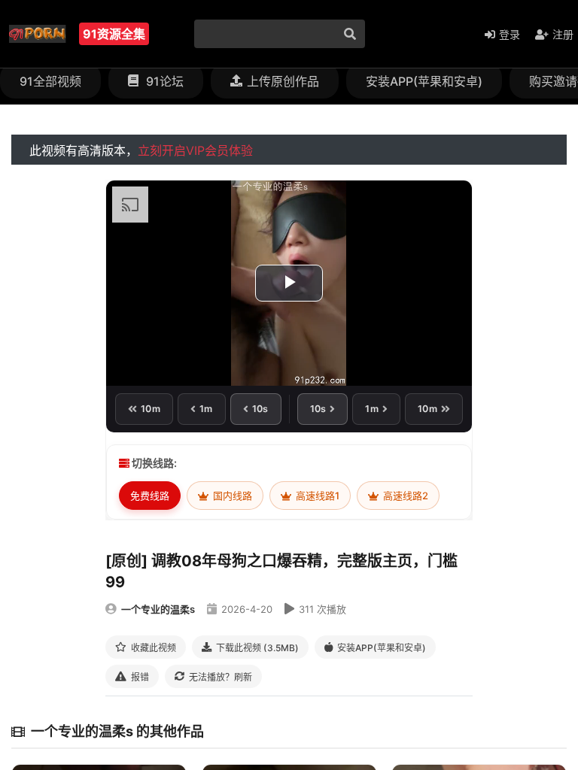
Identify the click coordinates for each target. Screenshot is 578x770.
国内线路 (231, 496)
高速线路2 (404, 496)
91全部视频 (50, 81)
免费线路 (149, 496)
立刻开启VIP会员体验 (195, 150)
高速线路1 (316, 496)
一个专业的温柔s (158, 609)
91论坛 (163, 81)
